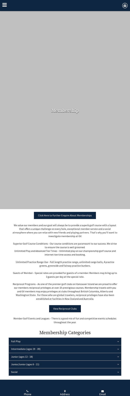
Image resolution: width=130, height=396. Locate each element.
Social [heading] (14, 371)
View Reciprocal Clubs (65, 308)
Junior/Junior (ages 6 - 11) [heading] (25, 364)
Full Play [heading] (15, 341)
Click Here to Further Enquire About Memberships (65, 215)
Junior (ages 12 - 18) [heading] (22, 356)
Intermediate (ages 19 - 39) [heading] (25, 348)
